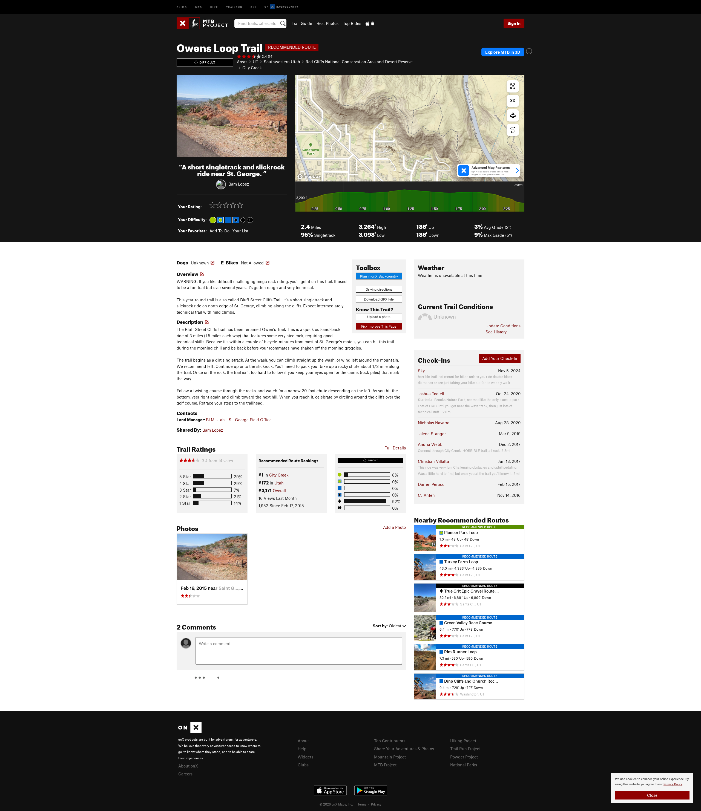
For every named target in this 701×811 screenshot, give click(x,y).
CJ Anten (426, 495)
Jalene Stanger (432, 433)
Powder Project (464, 756)
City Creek (252, 67)
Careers (185, 773)
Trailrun (234, 6)
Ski (253, 6)
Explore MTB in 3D (502, 52)
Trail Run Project (465, 748)
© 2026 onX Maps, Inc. (336, 804)
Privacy (376, 804)
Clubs (303, 764)
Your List (240, 230)
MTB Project (385, 764)
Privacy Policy (672, 784)
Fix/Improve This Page (379, 326)
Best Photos (327, 23)
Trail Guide (302, 23)
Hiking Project (463, 740)
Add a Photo (394, 527)
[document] (652, 788)
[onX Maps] (190, 731)
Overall (279, 490)
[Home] (205, 23)
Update (503, 325)
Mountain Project (390, 756)
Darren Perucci (432, 484)
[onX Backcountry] (281, 7)
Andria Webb (430, 444)
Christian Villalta (433, 461)
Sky (421, 370)
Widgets (305, 756)
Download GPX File (379, 299)
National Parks (463, 764)
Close (652, 795)
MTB (198, 6)
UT (255, 61)
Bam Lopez (238, 183)
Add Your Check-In (499, 358)
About (303, 740)
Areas (242, 61)
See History (496, 331)
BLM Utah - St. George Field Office (239, 419)
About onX (188, 765)
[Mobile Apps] (370, 23)
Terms (362, 804)
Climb (182, 6)
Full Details (395, 447)
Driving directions (379, 289)
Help (302, 748)
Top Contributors (389, 740)
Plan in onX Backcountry (379, 276)
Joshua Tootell (431, 393)
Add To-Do (219, 230)
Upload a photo (378, 316)
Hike (214, 6)
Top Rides (352, 23)
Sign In (514, 23)
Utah (279, 482)
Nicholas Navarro (433, 422)
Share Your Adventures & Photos (404, 748)
